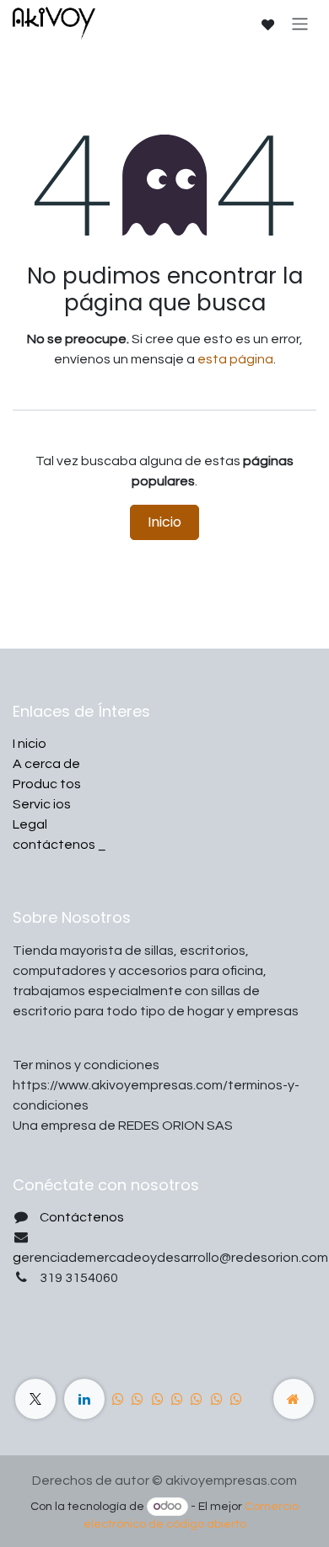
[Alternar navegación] (299, 23)
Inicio (164, 522)
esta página (235, 359)
